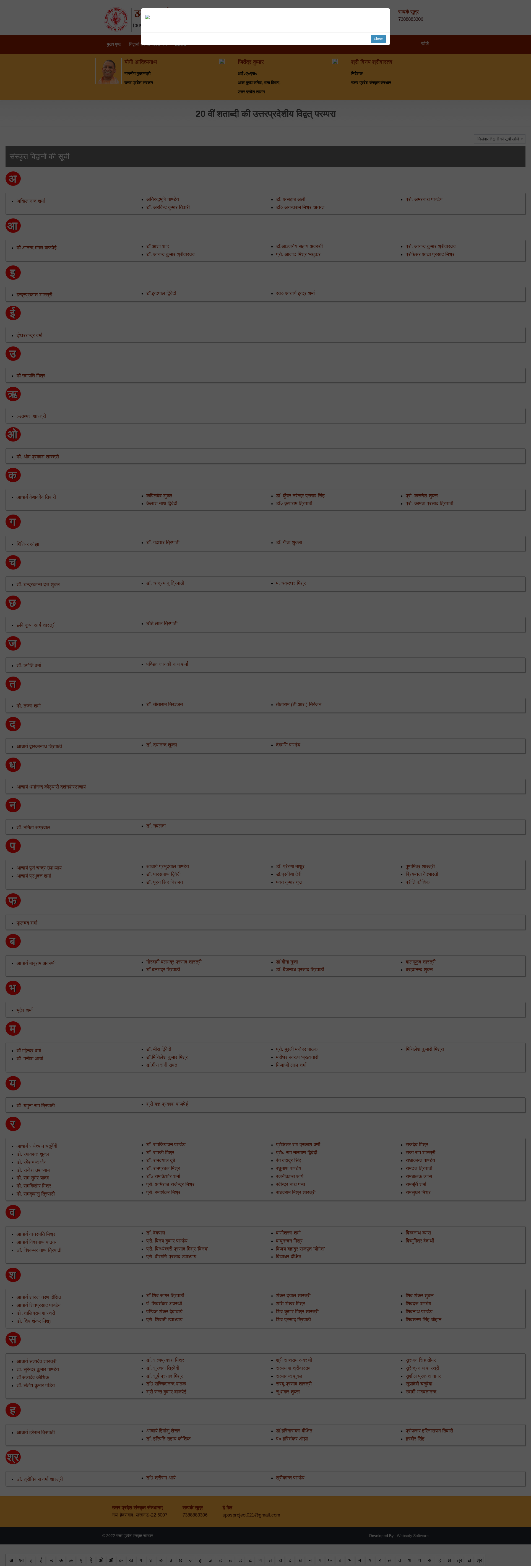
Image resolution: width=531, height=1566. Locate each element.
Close (378, 39)
